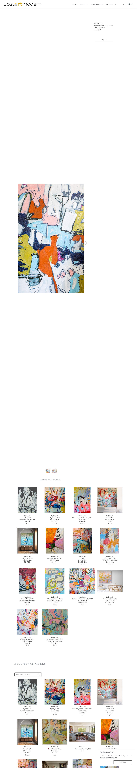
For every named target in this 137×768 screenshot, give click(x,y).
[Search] (129, 4)
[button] (84, 4)
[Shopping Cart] (132, 4)
